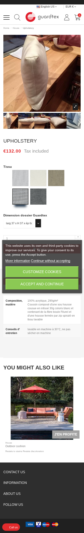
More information (17, 261)
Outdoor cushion (15, 446)
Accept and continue (42, 284)
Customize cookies (42, 272)
